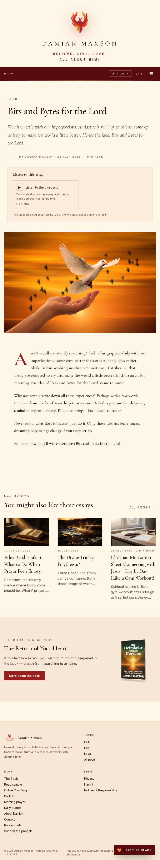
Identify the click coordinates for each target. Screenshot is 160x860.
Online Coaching (15, 790)
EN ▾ (139, 73)
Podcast (9, 796)
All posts (90, 759)
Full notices (73, 854)
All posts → (142, 507)
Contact (9, 819)
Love (87, 753)
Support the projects (18, 831)
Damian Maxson (39, 156)
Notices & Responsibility (100, 790)
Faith (13, 98)
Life (86, 748)
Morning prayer (14, 802)
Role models (12, 825)
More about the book (24, 675)
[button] (133, 659)
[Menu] (151, 73)
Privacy (89, 778)
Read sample (13, 784)
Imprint (88, 784)
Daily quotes (12, 807)
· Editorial (11, 854)
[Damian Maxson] (80, 21)
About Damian (13, 813)
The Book (11, 778)
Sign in (122, 73)
